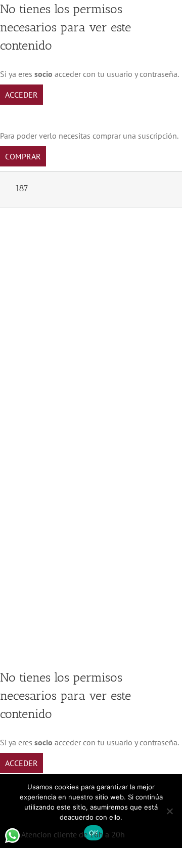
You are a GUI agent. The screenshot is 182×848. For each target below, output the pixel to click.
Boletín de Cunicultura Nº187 (72, 370)
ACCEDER (21, 95)
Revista (24, 382)
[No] (169, 811)
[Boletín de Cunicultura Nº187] (91, 241)
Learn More (42, 548)
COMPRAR (23, 156)
